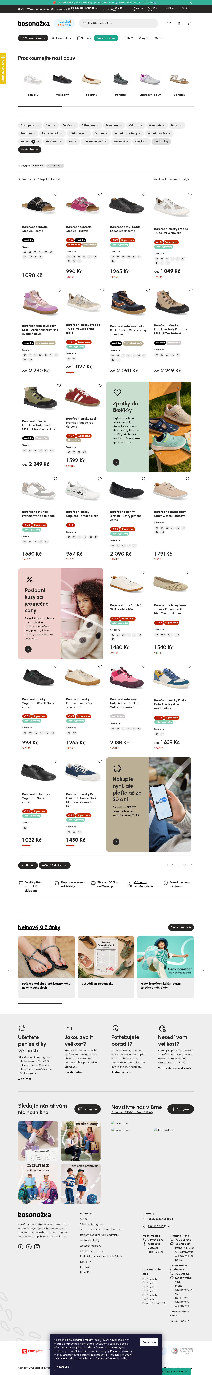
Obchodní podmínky (92, 1251)
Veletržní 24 (183, 1243)
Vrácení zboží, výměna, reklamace (101, 1229)
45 (47, 733)
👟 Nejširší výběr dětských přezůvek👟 (135, 2)
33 (25, 252)
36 (40, 252)
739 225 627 (118, 9)
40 (30, 256)
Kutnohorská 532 (183, 1279)
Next (203, 970)
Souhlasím (149, 1342)
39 (25, 256)
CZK (184, 8)
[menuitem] (33, 38)
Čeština (170, 8)
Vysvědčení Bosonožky (97, 983)
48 (25, 828)
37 (45, 252)
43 (90, 537)
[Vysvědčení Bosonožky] (106, 956)
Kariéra (84, 1267)
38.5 (163, 634)
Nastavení (63, 1366)
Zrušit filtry (161, 141)
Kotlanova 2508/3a (154, 1245)
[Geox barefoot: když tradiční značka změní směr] (165, 956)
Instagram (90, 1109)
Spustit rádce (73, 1072)
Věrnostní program (38, 9)
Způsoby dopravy (90, 1245)
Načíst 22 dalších (52, 865)
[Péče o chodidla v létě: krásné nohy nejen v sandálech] (46, 956)
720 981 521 (182, 1273)
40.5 (177, 634)
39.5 (170, 634)
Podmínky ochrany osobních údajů (101, 1256)
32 (25, 355)
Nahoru (30, 865)
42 (41, 256)
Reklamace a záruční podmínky (99, 1234)
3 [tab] (128, 106)
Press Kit (85, 1272)
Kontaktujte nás (121, 1072)
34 (30, 252)
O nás (21, 9)
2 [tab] (84, 106)
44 (96, 537)
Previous (8, 970)
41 (36, 256)
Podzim (39, 165)
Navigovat (183, 1109)
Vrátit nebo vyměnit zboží (174, 1068)
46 (52, 733)
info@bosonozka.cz (160, 1218)
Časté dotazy (59, 9)
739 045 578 (152, 9)
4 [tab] (172, 106)
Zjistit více (25, 1078)
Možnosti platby (89, 1240)
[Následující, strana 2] (192, 865)
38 (51, 252)
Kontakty (85, 1261)
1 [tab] (40, 106)
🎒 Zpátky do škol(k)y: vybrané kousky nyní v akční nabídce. (84, 2)
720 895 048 (183, 1239)
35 (35, 252)
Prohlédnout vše (181, 927)
